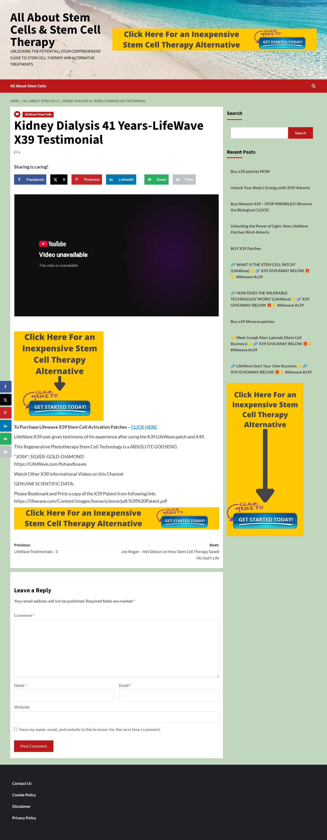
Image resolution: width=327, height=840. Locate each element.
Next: (170, 551)
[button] (313, 85)
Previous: (36, 548)
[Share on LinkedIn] (5, 425)
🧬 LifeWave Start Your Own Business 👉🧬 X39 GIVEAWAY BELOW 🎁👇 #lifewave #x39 (271, 369)
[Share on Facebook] (5, 386)
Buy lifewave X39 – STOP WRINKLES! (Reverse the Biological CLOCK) (271, 206)
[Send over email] (5, 439)
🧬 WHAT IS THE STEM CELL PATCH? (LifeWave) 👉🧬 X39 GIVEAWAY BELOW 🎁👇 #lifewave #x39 (270, 270)
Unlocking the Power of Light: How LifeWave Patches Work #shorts (269, 229)
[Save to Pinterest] (5, 412)
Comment (24, 615)
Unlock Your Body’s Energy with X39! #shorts (270, 187)
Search (234, 113)
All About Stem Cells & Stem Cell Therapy (55, 30)
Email (125, 685)
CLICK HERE (144, 427)
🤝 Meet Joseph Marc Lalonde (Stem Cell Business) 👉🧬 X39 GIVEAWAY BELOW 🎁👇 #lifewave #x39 (271, 343)
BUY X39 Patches (246, 248)
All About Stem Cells (28, 86)
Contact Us (22, 783)
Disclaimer (21, 806)
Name (20, 685)
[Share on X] (5, 399)
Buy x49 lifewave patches (253, 321)
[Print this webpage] (5, 452)
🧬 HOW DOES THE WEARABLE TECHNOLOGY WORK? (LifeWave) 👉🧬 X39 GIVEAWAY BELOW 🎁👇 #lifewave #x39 (270, 299)
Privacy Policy (24, 817)
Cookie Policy (24, 795)
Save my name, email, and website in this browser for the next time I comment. (90, 729)
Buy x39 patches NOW (250, 171)
